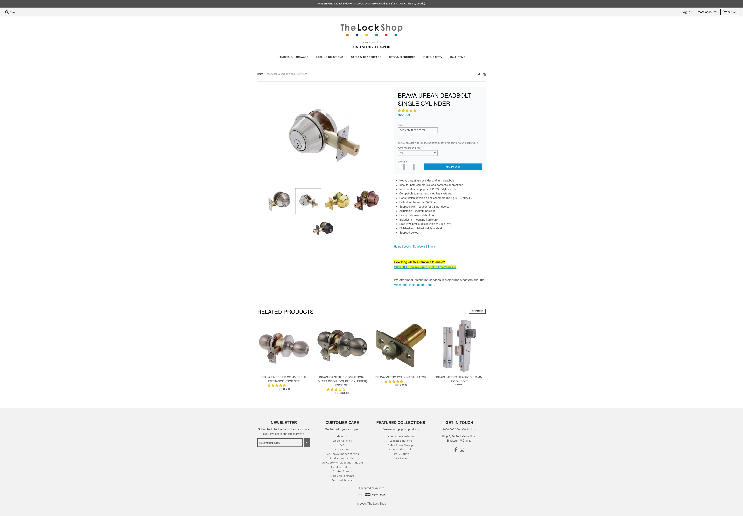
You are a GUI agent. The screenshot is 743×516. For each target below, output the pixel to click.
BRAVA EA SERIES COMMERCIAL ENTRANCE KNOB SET (284, 379)
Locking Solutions (329, 57)
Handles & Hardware (293, 57)
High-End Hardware (342, 475)
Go (307, 442)
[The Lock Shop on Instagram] (484, 74)
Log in (686, 12)
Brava (431, 246)
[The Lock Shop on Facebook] (479, 74)
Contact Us (342, 449)
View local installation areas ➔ (415, 284)
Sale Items (457, 57)
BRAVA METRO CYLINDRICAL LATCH (400, 377)
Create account (706, 12)
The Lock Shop (376, 503)
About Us (342, 436)
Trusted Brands (342, 471)
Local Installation (342, 467)
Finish (401, 125)
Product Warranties (342, 458)
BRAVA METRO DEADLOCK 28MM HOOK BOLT (459, 379)
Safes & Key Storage (366, 57)
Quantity (402, 162)
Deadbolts (419, 246)
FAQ (342, 445)
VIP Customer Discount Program (342, 462)
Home (260, 74)
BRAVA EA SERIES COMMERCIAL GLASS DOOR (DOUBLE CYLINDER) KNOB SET (342, 381)
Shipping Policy (342, 440)
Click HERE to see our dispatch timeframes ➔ (425, 267)
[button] (407, 110)
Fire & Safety (432, 57)
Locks (407, 246)
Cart (732, 12)
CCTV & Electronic (402, 57)
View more (477, 311)
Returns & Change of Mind (342, 454)
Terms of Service (342, 480)
